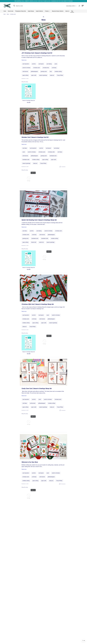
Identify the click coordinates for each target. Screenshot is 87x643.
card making (49, 63)
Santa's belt (33, 242)
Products (47, 11)
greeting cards (44, 71)
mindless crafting (58, 71)
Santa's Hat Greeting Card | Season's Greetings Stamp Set (39, 220)
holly (51, 71)
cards (56, 63)
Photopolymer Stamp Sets (20, 11)
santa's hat (41, 242)
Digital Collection (39, 11)
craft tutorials (25, 71)
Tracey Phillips (60, 75)
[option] (28, 94)
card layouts (41, 63)
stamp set (52, 75)
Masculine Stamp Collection (57, 11)
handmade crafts (26, 159)
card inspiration (26, 63)
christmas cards (13, 14)
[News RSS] (43, 17)
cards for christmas (26, 67)
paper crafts (33, 75)
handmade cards (53, 155)
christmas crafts (51, 152)
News (8, 14)
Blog (72, 11)
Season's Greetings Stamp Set (28, 100)
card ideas (25, 148)
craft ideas (54, 67)
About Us (67, 11)
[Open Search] (14, 5)
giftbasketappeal (34, 71)
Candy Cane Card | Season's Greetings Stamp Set (37, 388)
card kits (34, 63)
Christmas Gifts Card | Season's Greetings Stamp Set (38, 304)
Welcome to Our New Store (30, 462)
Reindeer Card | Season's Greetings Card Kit (35, 137)
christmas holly (46, 67)
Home (5, 11)
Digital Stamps (31, 11)
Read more (24, 60)
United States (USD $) (70, 6)
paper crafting (25, 75)
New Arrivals (10, 11)
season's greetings (43, 75)
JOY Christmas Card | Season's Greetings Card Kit (37, 53)
